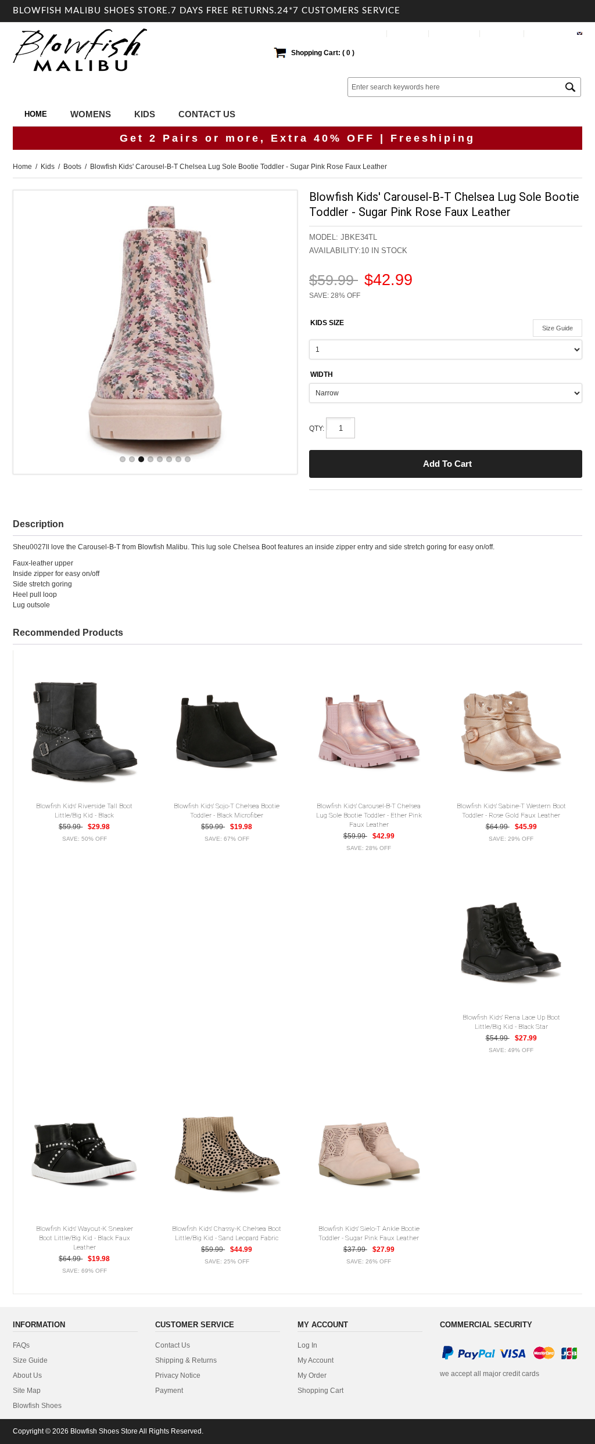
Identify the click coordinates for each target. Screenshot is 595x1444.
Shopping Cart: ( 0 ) (322, 53)
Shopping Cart (320, 1391)
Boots (72, 166)
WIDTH (321, 374)
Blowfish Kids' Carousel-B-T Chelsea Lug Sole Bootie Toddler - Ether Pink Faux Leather (369, 815)
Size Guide (557, 328)
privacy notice (177, 1375)
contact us (172, 1345)
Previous (33, 332)
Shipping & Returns (186, 1360)
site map (27, 1391)
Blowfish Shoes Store (104, 1431)
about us (27, 1375)
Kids (48, 166)
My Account (455, 33)
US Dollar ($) (551, 33)
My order (502, 33)
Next (277, 332)
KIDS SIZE (327, 323)
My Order (312, 1375)
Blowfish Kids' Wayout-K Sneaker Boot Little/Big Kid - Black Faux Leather (84, 1238)
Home (35, 114)
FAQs (21, 1345)
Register (408, 33)
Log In (370, 33)
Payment (169, 1391)
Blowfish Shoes (37, 1406)
